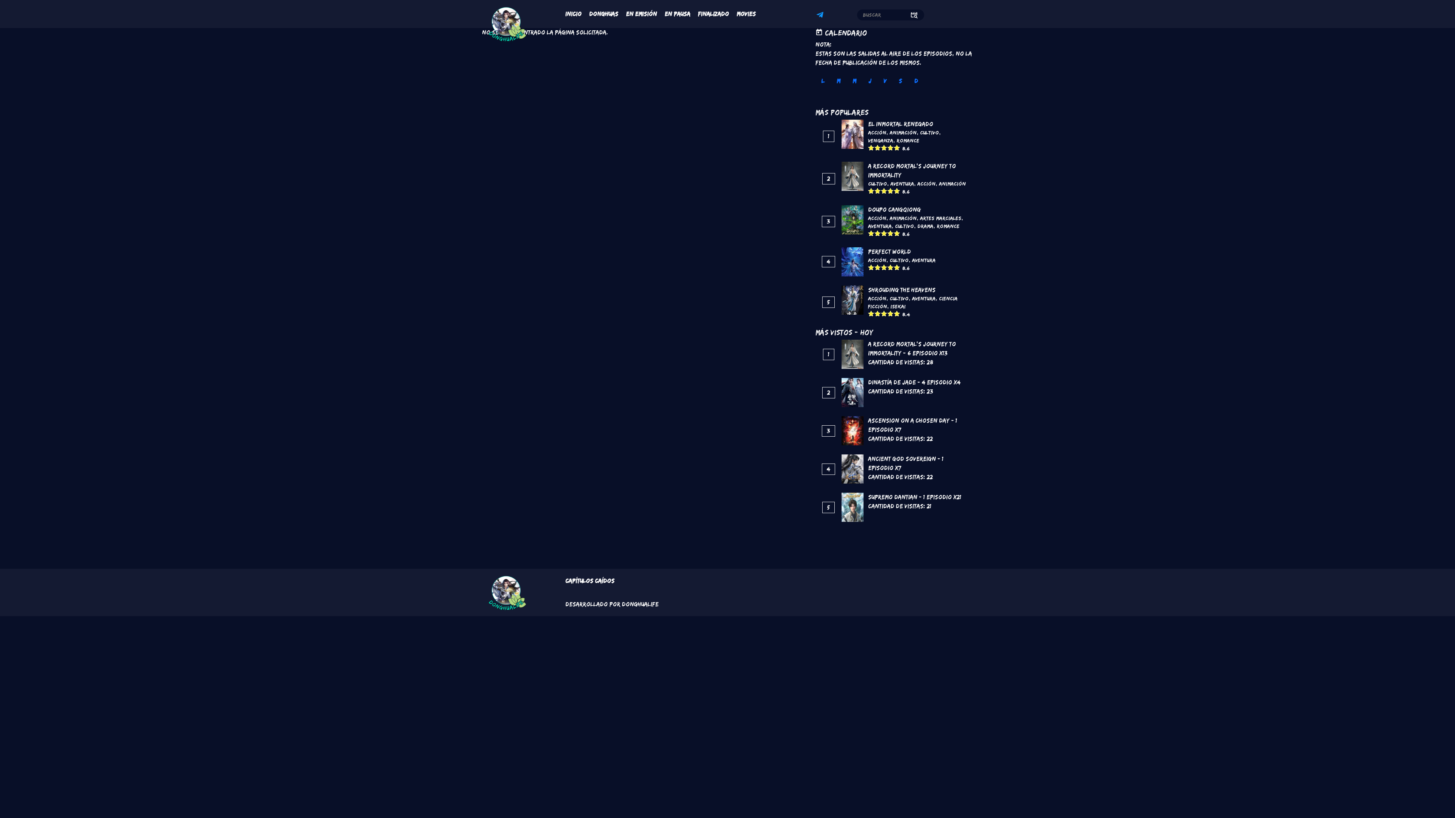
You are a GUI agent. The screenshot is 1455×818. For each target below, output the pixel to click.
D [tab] (916, 81)
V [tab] (885, 81)
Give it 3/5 (884, 147)
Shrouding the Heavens (902, 290)
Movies (746, 14)
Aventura (902, 184)
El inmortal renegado (900, 124)
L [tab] (822, 81)
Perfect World (889, 251)
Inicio (573, 14)
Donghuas (603, 14)
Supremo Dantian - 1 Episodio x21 (914, 497)
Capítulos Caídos (590, 581)
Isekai (898, 306)
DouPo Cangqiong (894, 209)
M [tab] (838, 81)
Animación (903, 133)
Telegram (821, 16)
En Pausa (677, 14)
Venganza (880, 140)
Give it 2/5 (878, 147)
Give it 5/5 (897, 147)
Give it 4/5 (890, 147)
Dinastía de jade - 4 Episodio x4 (914, 382)
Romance (907, 140)
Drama (925, 226)
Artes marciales (940, 218)
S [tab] (900, 81)
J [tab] (869, 81)
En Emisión (641, 14)
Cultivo (929, 133)
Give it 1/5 (871, 147)
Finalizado (713, 14)
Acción (877, 133)
